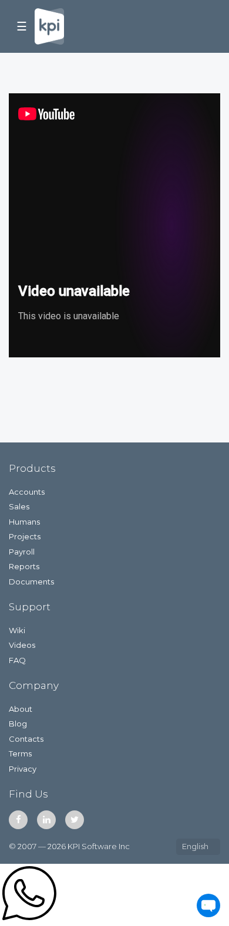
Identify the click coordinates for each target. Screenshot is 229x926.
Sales (19, 506)
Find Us (28, 794)
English (195, 846)
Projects (25, 536)
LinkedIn (46, 819)
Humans (24, 521)
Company (34, 685)
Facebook (18, 819)
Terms (20, 753)
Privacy (22, 768)
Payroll (22, 551)
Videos (22, 645)
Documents (31, 581)
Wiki (17, 630)
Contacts (26, 738)
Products (32, 468)
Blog (18, 723)
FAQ (17, 660)
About (20, 709)
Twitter (74, 819)
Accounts (27, 491)
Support (29, 607)
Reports (24, 566)
